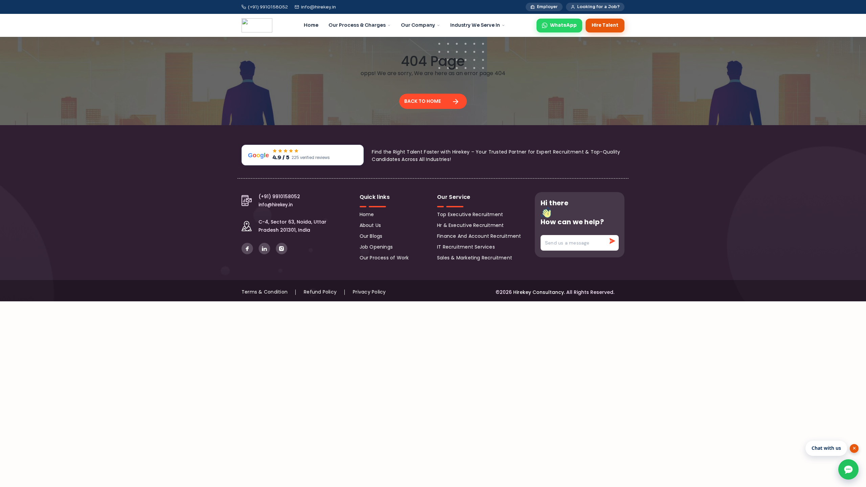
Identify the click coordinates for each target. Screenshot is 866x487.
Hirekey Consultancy (538, 292)
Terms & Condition (265, 291)
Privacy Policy (369, 291)
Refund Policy (320, 291)
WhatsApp (563, 25)
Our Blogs (371, 236)
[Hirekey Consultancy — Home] (257, 25)
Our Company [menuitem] (418, 25)
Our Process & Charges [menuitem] (357, 25)
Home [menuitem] (311, 25)
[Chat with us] (848, 469)
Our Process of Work (384, 257)
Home (367, 214)
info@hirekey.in (318, 7)
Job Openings (376, 247)
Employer (547, 6)
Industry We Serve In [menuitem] (475, 25)
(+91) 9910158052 (268, 7)
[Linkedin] (265, 248)
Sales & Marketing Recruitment (474, 257)
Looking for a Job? (598, 6)
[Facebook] (248, 248)
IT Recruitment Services (466, 247)
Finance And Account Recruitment (479, 236)
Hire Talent (605, 25)
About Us (370, 225)
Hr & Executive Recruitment (470, 225)
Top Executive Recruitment (470, 214)
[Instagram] (282, 248)
